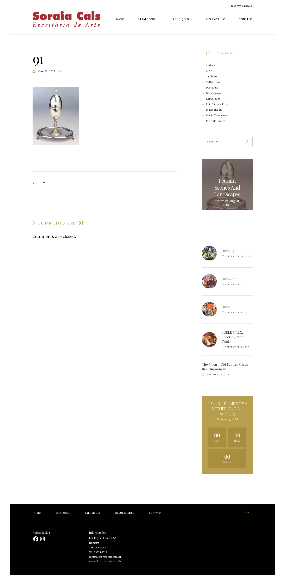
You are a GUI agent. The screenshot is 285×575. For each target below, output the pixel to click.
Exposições (180, 19)
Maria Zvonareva (216, 115)
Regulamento (215, 19)
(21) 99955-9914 (98, 552)
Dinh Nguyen (214, 93)
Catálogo (211, 76)
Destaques (212, 87)
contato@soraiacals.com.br (105, 556)
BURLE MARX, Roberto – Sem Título (233, 337)
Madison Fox (214, 109)
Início (120, 19)
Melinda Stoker (215, 121)
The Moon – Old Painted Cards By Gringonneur (225, 366)
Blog (209, 70)
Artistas (211, 65)
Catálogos (146, 19)
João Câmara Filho (217, 104)
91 (43, 182)
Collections (213, 82)
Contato (245, 19)
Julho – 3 (228, 251)
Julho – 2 (228, 279)
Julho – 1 (228, 307)
